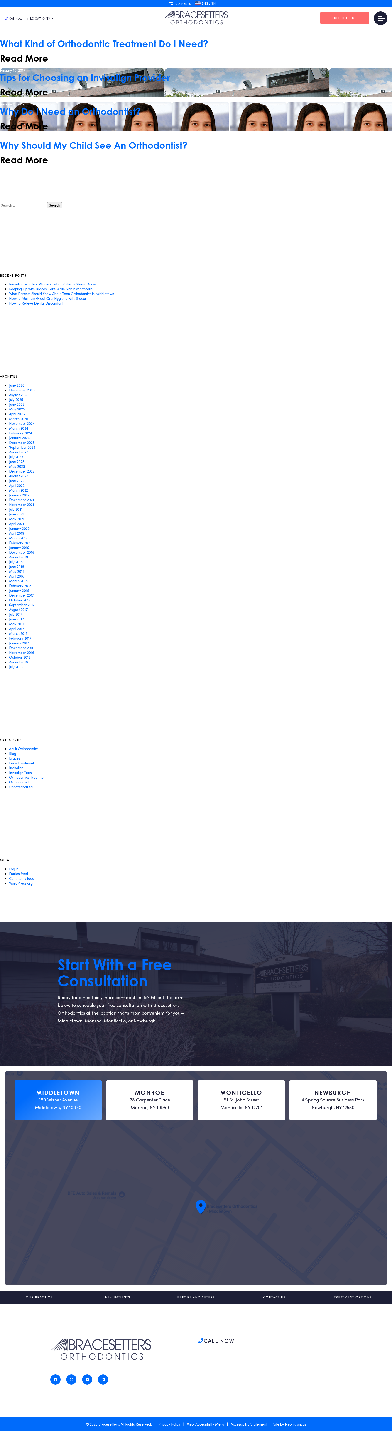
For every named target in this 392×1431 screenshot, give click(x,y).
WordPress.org (21, 883)
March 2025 (18, 418)
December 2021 (21, 499)
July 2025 (16, 399)
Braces (14, 758)
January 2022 (19, 495)
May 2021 (16, 518)
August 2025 (18, 394)
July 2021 (15, 509)
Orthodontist (19, 782)
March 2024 (18, 428)
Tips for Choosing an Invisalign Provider (85, 77)
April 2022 (16, 485)
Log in (13, 868)
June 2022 (16, 480)
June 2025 (16, 404)
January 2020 (19, 528)
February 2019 (20, 542)
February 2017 (20, 638)
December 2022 (21, 471)
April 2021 (16, 523)
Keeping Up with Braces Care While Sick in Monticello (51, 288)
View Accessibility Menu (205, 1424)
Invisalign (16, 767)
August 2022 (18, 475)
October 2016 (20, 657)
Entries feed (18, 873)
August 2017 (18, 609)
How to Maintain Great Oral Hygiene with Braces (48, 298)
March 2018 (18, 580)
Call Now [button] (15, 18)
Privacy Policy (169, 1424)
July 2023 (16, 456)
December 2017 (21, 595)
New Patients (117, 1297)
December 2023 (22, 442)
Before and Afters (196, 1297)
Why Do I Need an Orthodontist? (70, 111)
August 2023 (18, 452)
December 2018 (21, 552)
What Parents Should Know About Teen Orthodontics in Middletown (61, 293)
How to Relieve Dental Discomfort (36, 303)
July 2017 (15, 614)
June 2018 (16, 566)
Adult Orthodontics (23, 748)
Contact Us (274, 1297)
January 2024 (19, 437)
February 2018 (20, 585)
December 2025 (22, 390)
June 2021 (16, 514)
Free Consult (345, 18)
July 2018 (16, 561)
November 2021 (21, 504)
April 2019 (16, 533)
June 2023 (16, 461)
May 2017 (16, 623)
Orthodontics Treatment (28, 777)
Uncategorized (21, 786)
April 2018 (16, 576)
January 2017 (19, 642)
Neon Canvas (295, 1424)
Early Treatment (21, 763)
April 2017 (16, 628)
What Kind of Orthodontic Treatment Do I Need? (104, 43)
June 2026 (16, 385)
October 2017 (19, 600)
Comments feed (21, 878)
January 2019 (19, 547)
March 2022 (18, 490)
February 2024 (20, 432)
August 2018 (18, 557)
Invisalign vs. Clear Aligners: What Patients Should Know (52, 284)
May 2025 (17, 409)
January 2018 (19, 590)
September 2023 (22, 447)
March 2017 (18, 633)
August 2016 (18, 662)
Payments (182, 3)
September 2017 (22, 604)
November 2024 (22, 423)
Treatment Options (353, 1297)
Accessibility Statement (249, 1424)
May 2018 (16, 571)
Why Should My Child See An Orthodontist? (93, 145)
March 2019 (18, 537)
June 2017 (16, 619)
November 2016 (21, 652)
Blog (12, 753)
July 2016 (16, 666)
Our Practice (39, 1297)
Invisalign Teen (20, 772)
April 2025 (17, 413)
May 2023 (17, 466)
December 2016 (21, 647)
